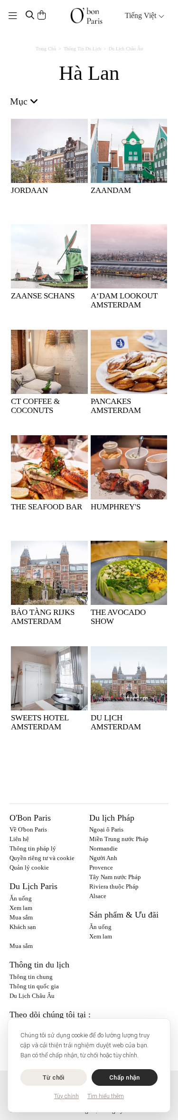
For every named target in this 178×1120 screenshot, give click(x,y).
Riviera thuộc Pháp (114, 886)
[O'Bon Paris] (86, 15)
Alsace (97, 896)
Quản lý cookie (29, 867)
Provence (101, 867)
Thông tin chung (31, 976)
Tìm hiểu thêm (105, 1096)
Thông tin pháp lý (32, 848)
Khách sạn (22, 926)
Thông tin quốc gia (34, 986)
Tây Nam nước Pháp (115, 877)
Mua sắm (21, 917)
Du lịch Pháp (111, 818)
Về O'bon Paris (28, 829)
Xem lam (20, 907)
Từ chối (54, 1077)
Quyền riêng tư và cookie (42, 858)
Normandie (103, 848)
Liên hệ (19, 838)
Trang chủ (46, 48)
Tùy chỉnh (66, 1096)
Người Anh (103, 858)
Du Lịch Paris (33, 886)
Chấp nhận (124, 1077)
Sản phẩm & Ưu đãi (124, 914)
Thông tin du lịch (82, 48)
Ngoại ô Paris (106, 829)
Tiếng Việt (141, 15)
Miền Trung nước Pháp (119, 838)
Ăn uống (20, 898)
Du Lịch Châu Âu (32, 995)
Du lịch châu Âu (126, 48)
